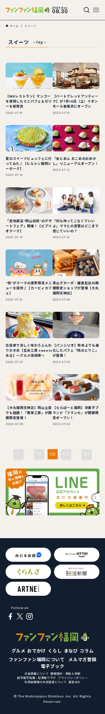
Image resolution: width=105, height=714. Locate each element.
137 (86, 454)
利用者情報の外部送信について (45, 682)
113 (66, 454)
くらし (55, 651)
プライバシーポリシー (73, 677)
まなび (71, 651)
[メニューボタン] (96, 10)
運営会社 (74, 682)
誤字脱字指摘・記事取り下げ (36, 677)
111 (39, 454)
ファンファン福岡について (37, 659)
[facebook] (10, 616)
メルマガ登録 (82, 659)
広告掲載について (36, 673)
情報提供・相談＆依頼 (65, 673)
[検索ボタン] (86, 10)
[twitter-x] (20, 616)
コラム (87, 651)
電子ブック (52, 666)
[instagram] (29, 616)
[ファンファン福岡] (27, 10)
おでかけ (36, 651)
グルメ (18, 651)
